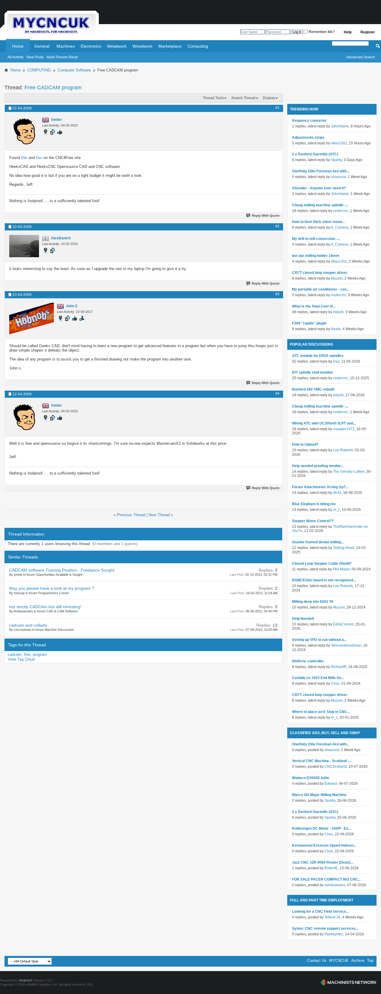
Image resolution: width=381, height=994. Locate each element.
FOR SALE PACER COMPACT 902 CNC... (326, 879)
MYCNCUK (339, 960)
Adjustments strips (308, 137)
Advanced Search (360, 57)
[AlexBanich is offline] (24, 246)
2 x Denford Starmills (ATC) (315, 154)
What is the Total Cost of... (313, 306)
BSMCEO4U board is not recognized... (324, 580)
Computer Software (74, 70)
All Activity (15, 57)
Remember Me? (321, 32)
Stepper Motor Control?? (313, 521)
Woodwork (142, 46)
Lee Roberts (343, 450)
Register (367, 32)
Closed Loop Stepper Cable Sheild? (322, 563)
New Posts (35, 57)
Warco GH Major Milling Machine (319, 795)
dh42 (337, 493)
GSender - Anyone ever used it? (319, 188)
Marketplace (170, 46)
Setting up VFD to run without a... (319, 640)
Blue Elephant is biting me (314, 504)
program (40, 654)
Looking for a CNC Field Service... (320, 911)
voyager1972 (344, 429)
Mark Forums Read (62, 57)
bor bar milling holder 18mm (315, 256)
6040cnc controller (308, 661)
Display (269, 98)
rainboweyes (334, 885)
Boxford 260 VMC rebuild (313, 389)
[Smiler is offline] (24, 131)
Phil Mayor (341, 569)
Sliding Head (343, 548)
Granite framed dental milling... (317, 542)
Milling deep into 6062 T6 (312, 602)
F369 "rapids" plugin (309, 323)
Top (370, 960)
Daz (336, 361)
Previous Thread (131, 515)
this (24, 157)
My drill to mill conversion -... (316, 239)
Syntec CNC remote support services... (325, 928)
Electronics (91, 46)
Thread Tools (213, 98)
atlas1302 (339, 143)
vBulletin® (25, 980)
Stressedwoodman (346, 645)
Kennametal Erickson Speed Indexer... (324, 845)
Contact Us (317, 960)
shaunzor (338, 177)
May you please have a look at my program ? (51, 588)
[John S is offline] (31, 318)
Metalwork (117, 46)
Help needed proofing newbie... (317, 466)
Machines (66, 46)
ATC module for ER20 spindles (317, 356)
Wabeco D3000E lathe (310, 778)
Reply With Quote (265, 215)
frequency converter (309, 120)
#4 (277, 393)
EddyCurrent (343, 624)
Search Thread (243, 98)
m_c (336, 510)
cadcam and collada (28, 625)
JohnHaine (340, 126)
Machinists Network (349, 982)
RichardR (338, 667)
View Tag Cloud (21, 659)
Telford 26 (332, 917)
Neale (336, 329)
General (41, 46)
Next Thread (159, 515)
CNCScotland (335, 766)
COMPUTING (39, 70)
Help (348, 32)
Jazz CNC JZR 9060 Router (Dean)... (322, 862)
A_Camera (339, 227)
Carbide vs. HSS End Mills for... (318, 678)
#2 (277, 226)
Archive (357, 960)
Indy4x (338, 312)
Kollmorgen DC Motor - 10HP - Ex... (321, 828)
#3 (277, 294)
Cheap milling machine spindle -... (320, 205)
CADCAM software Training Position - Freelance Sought (61, 570)
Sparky (336, 160)
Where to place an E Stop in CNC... (321, 712)
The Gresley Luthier (349, 471)
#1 (277, 108)
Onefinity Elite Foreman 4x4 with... (320, 171)
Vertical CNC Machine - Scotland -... (322, 761)
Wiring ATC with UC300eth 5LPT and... (324, 423)
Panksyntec (333, 934)
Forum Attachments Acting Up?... (320, 487)
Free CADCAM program (53, 87)
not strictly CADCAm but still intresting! (45, 606)
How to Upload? (305, 444)
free (27, 654)
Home (18, 46)
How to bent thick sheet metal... (318, 222)
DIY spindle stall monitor (312, 372)
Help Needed (303, 619)
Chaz (335, 683)
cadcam (14, 654)
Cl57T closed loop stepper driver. (320, 273)
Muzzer (337, 278)
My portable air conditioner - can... (320, 289)
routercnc (340, 211)
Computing (198, 46)
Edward (330, 783)
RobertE (331, 868)
